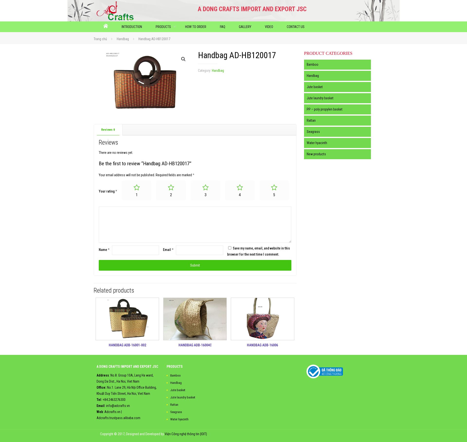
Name (104, 250)
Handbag (123, 39)
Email (168, 250)
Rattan (311, 120)
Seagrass (313, 132)
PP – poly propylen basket (324, 109)
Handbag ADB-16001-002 (127, 345)
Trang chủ (100, 39)
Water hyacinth (317, 143)
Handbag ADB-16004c (195, 345)
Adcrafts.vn (112, 412)
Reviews (108, 129)
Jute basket (315, 87)
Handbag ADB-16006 (262, 345)
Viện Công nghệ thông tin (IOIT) (186, 434)
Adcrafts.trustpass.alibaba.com (118, 418)
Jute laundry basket (320, 98)
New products (316, 154)
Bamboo (312, 64)
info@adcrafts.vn (118, 406)
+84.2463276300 (114, 400)
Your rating (108, 191)
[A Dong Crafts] (115, 10)
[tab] (108, 129)
